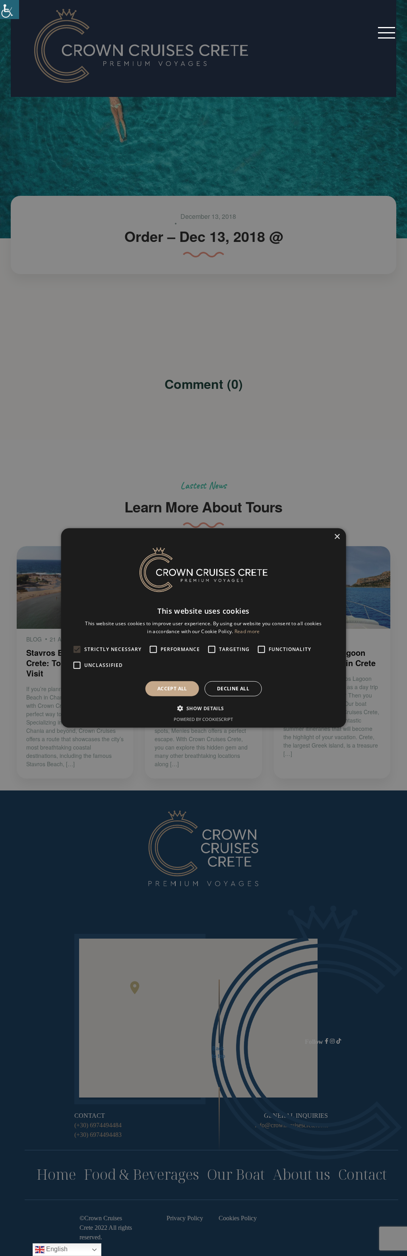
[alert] (203, 628)
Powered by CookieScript (203, 719)
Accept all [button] (172, 688)
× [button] (337, 537)
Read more (247, 631)
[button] (386, 32)
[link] (9, 9)
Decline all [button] (233, 688)
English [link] (56, 1249)
